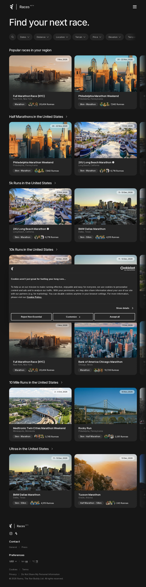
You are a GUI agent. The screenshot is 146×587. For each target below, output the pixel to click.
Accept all (115, 317)
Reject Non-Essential (31, 317)
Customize (71, 317)
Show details (122, 308)
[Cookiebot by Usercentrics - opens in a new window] (122, 268)
